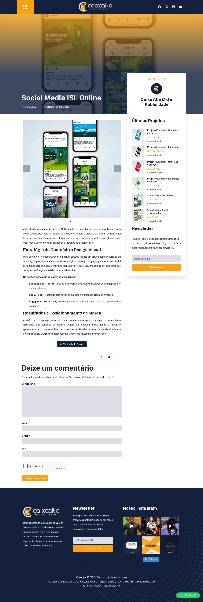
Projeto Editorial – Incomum (162, 147)
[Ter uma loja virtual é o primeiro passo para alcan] (151, 545)
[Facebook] (159, 7)
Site (24, 448)
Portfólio (49, 106)
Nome (26, 423)
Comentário (29, 383)
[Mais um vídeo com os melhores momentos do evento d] (151, 526)
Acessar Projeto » (155, 141)
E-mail (26, 435)
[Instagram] (166, 7)
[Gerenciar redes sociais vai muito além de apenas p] (132, 545)
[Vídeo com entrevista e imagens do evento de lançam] (132, 526)
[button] (26, 168)
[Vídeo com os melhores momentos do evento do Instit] (170, 526)
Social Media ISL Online (160, 195)
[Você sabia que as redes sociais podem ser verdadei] (170, 545)
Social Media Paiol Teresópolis (157, 212)
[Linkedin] (173, 7)
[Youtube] (180, 7)
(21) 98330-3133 (112, 586)
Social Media (62, 106)
